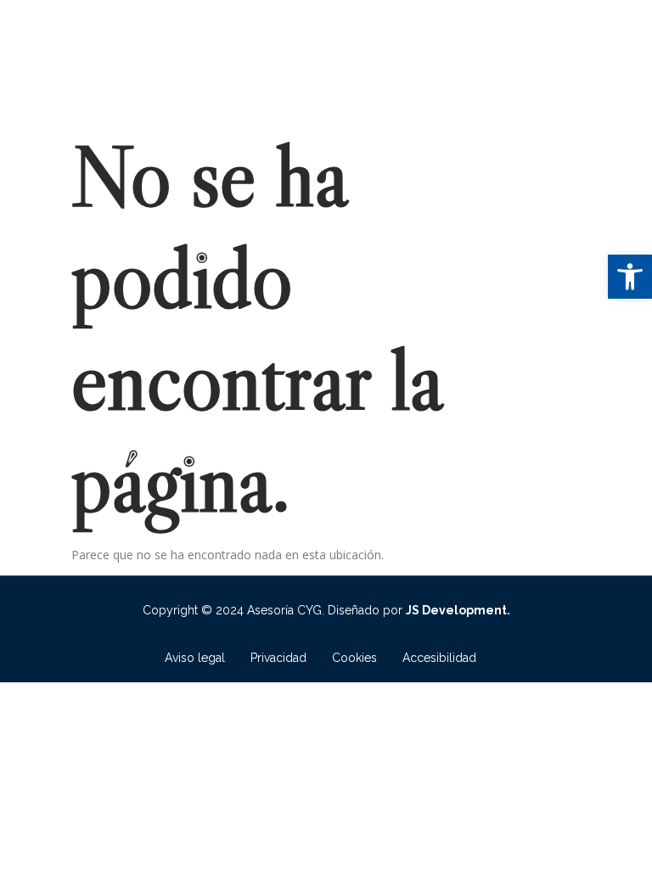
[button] (630, 277)
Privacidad (278, 657)
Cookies (354, 657)
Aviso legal (195, 657)
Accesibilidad (439, 657)
